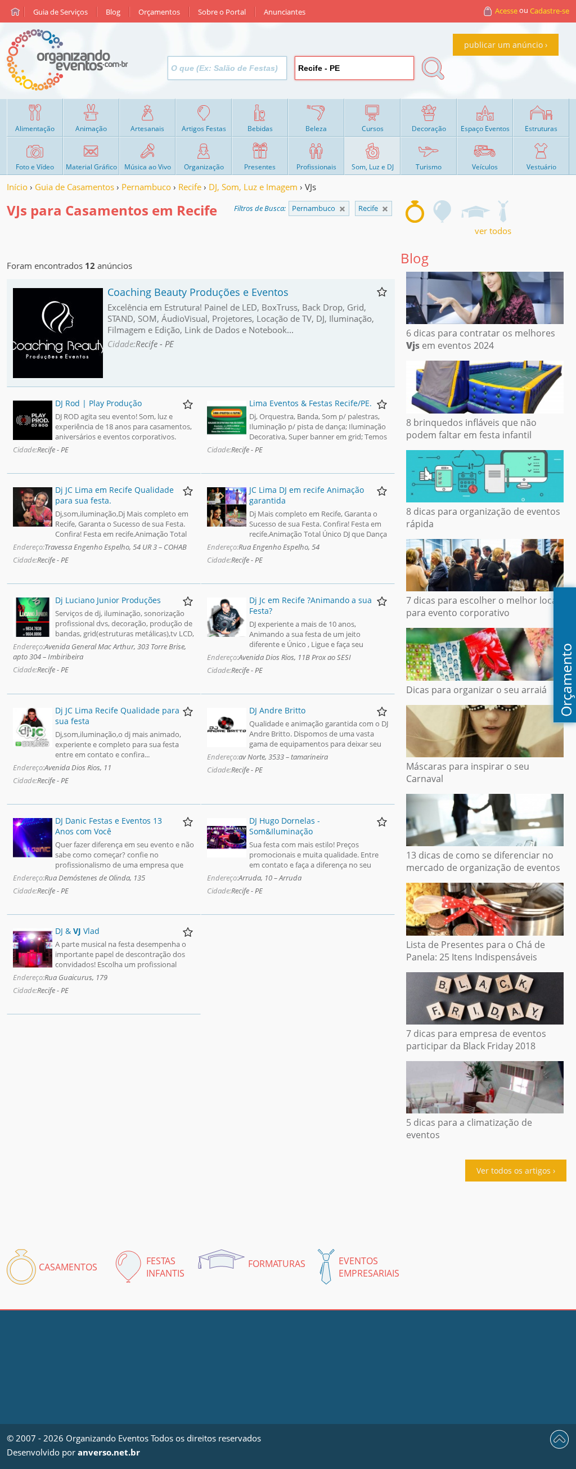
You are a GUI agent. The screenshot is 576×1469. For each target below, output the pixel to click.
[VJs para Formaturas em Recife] (475, 211)
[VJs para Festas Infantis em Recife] (442, 211)
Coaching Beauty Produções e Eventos (198, 292)
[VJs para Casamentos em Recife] (414, 211)
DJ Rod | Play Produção (98, 403)
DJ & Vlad (77, 931)
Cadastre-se (549, 11)
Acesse (506, 11)
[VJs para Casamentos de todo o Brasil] (342, 209)
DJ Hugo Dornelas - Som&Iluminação (284, 826)
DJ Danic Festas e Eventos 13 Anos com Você (108, 826)
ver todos (493, 230)
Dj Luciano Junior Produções (108, 600)
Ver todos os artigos (513, 1170)
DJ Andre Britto (277, 710)
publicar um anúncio (503, 44)
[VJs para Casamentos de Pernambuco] (385, 209)
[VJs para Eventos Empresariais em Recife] (502, 211)
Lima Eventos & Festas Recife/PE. (310, 403)
